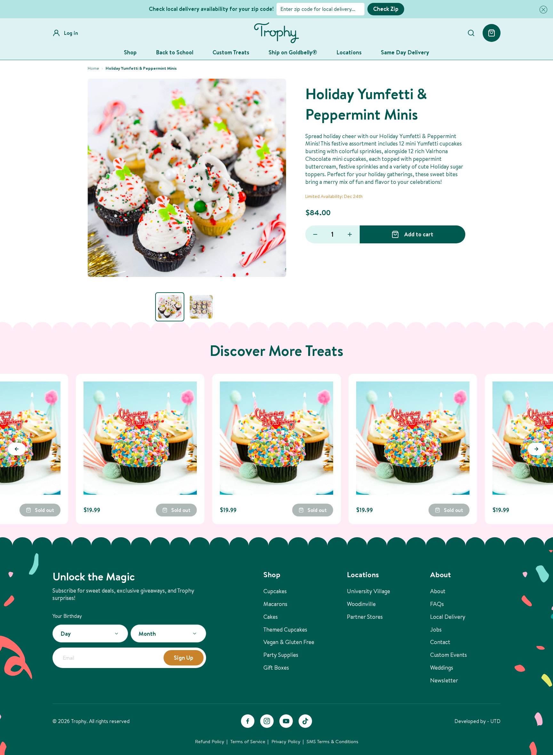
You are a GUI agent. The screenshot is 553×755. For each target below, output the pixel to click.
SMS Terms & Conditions (332, 741)
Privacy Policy (286, 741)
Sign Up (183, 658)
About (437, 591)
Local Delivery (447, 617)
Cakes (270, 617)
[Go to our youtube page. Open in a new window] (286, 721)
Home (93, 68)
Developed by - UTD (477, 721)
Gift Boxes (276, 668)
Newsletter (444, 680)
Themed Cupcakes (285, 629)
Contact (440, 642)
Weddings (441, 668)
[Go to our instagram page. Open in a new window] (267, 721)
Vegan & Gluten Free (288, 642)
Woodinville (361, 604)
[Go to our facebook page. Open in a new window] (248, 721)
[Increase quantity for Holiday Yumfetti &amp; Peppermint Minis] (350, 234)
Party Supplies (280, 655)
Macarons (275, 604)
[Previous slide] (17, 449)
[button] (542, 9)
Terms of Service (247, 741)
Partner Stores (365, 617)
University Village (368, 591)
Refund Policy (209, 741)
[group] (169, 306)
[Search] (471, 33)
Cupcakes (275, 591)
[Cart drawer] (492, 33)
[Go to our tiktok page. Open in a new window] (305, 721)
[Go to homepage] (276, 32)
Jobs (436, 629)
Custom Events (448, 655)
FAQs (437, 604)
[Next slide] (536, 449)
